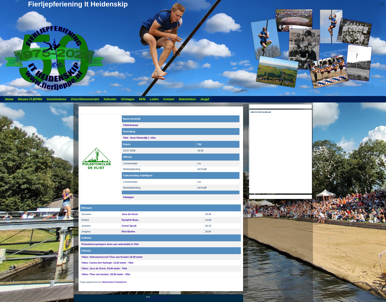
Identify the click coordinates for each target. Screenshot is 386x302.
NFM (142, 99)
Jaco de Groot (130, 214)
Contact (168, 99)
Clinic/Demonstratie (85, 99)
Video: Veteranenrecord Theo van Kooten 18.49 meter (112, 257)
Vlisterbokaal (130, 125)
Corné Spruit (129, 226)
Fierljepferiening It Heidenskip (78, 4)
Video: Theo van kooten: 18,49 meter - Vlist (105, 274)
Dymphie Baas (130, 220)
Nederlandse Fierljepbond (114, 282)
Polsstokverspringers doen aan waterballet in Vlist (110, 244)
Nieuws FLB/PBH (30, 99)
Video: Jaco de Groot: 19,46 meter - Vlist (104, 268)
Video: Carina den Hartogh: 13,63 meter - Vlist (107, 262)
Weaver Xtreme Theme (158, 299)
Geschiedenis (56, 99)
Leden (154, 99)
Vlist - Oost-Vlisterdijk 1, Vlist (139, 138)
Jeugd (204, 99)
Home (9, 99)
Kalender (110, 99)
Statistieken (187, 99)
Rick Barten (128, 231)
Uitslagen (127, 99)
